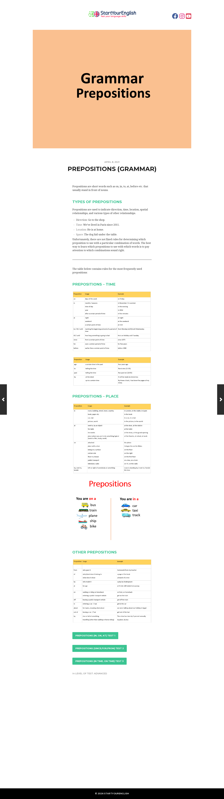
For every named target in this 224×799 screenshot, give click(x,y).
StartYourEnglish (116, 793)
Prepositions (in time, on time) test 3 (99, 661)
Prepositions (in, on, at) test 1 (95, 635)
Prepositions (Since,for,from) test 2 (99, 648)
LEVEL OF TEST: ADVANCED (91, 673)
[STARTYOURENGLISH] (112, 15)
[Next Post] (220, 399)
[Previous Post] (3, 399)
